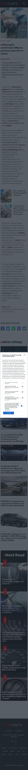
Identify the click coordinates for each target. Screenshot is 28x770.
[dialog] (14, 385)
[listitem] (14, 383)
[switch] (22, 386)
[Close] (24, 355)
